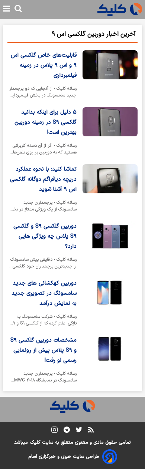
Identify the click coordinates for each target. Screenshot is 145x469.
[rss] (91, 431)
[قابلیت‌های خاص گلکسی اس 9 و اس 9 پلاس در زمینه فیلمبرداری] (110, 75)
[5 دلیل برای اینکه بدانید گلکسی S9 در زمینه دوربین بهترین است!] (110, 132)
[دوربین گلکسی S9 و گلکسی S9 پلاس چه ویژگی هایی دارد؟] (110, 246)
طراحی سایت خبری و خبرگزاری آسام (63, 456)
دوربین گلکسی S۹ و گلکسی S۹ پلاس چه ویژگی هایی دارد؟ (45, 236)
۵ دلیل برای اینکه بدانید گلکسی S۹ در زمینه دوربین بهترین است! (45, 122)
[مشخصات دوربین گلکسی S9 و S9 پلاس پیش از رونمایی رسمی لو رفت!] (110, 360)
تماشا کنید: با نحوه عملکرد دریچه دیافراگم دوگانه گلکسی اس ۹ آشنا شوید (43, 179)
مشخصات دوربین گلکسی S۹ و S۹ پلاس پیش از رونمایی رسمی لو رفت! (43, 350)
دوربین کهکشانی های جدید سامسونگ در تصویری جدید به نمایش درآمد (44, 293)
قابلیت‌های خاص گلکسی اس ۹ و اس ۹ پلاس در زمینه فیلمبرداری (44, 65)
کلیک (35, 442)
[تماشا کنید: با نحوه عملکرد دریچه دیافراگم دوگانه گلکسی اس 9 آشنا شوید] (110, 189)
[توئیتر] (79, 431)
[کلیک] (119, 9)
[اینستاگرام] (54, 431)
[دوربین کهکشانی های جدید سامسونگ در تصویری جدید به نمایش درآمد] (110, 303)
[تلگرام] (67, 431)
